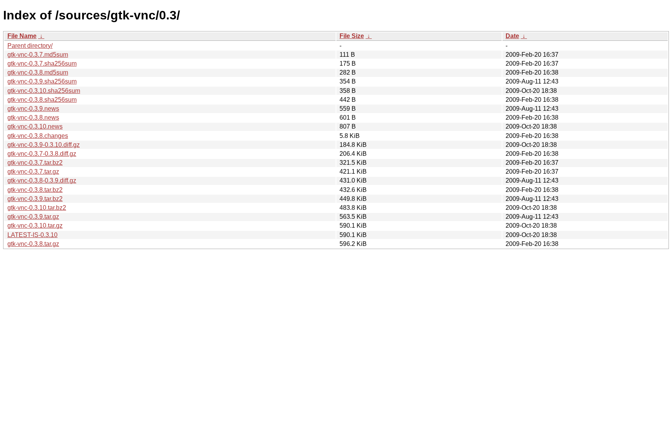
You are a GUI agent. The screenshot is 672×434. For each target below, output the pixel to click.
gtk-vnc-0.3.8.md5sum (37, 72)
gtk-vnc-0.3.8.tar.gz (33, 244)
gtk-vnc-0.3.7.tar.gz (33, 171)
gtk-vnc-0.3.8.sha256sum (42, 99)
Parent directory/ (29, 45)
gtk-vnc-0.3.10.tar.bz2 (36, 207)
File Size (352, 36)
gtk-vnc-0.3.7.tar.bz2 (35, 162)
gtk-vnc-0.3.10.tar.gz (35, 225)
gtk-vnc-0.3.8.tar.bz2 (35, 189)
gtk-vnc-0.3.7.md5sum (37, 54)
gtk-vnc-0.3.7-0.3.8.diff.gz (41, 153)
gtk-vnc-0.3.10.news (35, 126)
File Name (22, 36)
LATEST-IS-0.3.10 (32, 235)
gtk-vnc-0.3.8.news (33, 117)
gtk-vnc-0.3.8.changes (37, 135)
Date (512, 36)
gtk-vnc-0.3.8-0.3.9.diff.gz (41, 180)
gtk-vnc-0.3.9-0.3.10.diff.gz (43, 144)
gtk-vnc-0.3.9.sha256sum (42, 81)
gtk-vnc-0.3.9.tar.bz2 (35, 198)
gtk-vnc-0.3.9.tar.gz (33, 216)
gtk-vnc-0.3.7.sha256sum (42, 63)
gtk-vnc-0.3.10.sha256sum (43, 90)
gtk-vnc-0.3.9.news (33, 108)
